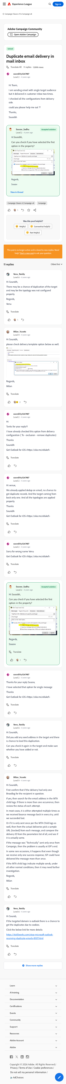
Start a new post (27, 253)
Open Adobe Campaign (25, 34)
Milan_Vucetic (19, 331)
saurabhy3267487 (21, 73)
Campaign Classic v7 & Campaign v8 (18, 14)
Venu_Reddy (19, 274)
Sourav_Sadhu (22, 129)
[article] (33, 297)
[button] (16, 67)
